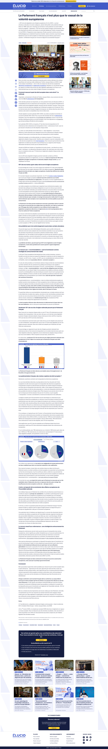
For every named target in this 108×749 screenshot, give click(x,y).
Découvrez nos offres (71, 1)
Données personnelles (54, 738)
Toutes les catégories (18, 11)
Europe (58, 624)
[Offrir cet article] (16, 80)
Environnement (53, 11)
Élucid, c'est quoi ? (37, 740)
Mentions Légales (53, 736)
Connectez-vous (44, 654)
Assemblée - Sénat (33, 624)
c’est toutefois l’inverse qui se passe (36, 538)
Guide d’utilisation (37, 743)
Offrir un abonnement (70, 743)
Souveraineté (40, 624)
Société (64, 11)
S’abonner (41, 640)
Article (20, 42)
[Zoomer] (16, 87)
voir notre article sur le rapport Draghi (48, 477)
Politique (41, 11)
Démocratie (74, 11)
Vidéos (70, 6)
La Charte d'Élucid (53, 743)
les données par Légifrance (44, 117)
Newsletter (68, 736)
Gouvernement (26, 624)
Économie (31, 11)
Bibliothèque (62, 6)
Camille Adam (61, 42)
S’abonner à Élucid (70, 738)
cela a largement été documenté (54, 538)
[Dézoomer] (16, 90)
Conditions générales (54, 740)
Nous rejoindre (36, 738)
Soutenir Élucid (69, 740)
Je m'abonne (41, 76)
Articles (42, 6)
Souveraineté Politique (48, 624)
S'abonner (54, 728)
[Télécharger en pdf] (16, 84)
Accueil (35, 6)
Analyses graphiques (52, 6)
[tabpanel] (41, 349)
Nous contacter (36, 736)
